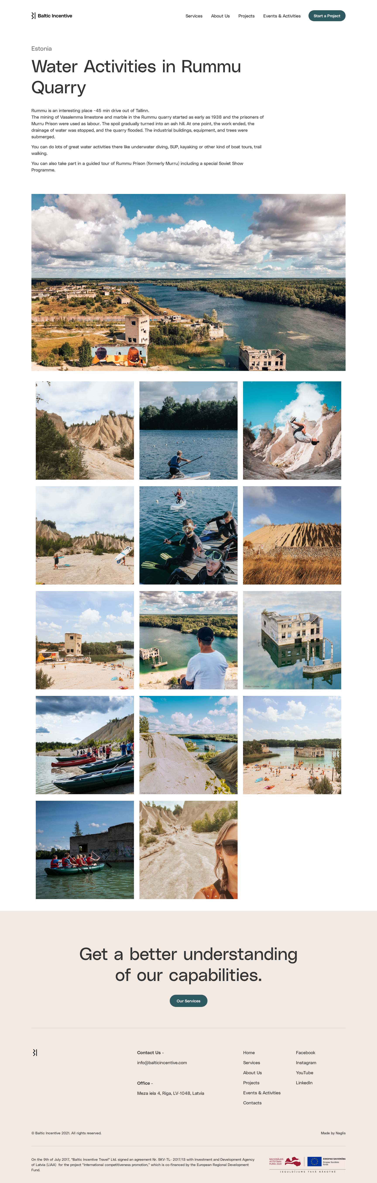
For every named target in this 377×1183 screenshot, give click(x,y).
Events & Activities (282, 15)
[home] (51, 15)
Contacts (252, 1102)
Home (249, 1052)
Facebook (305, 1052)
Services (194, 15)
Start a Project (327, 15)
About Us (220, 15)
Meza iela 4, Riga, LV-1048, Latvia (170, 1093)
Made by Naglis (333, 1133)
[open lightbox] (85, 430)
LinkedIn (304, 1082)
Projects (246, 15)
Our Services (188, 1000)
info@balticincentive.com (162, 1062)
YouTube (304, 1072)
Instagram (306, 1062)
